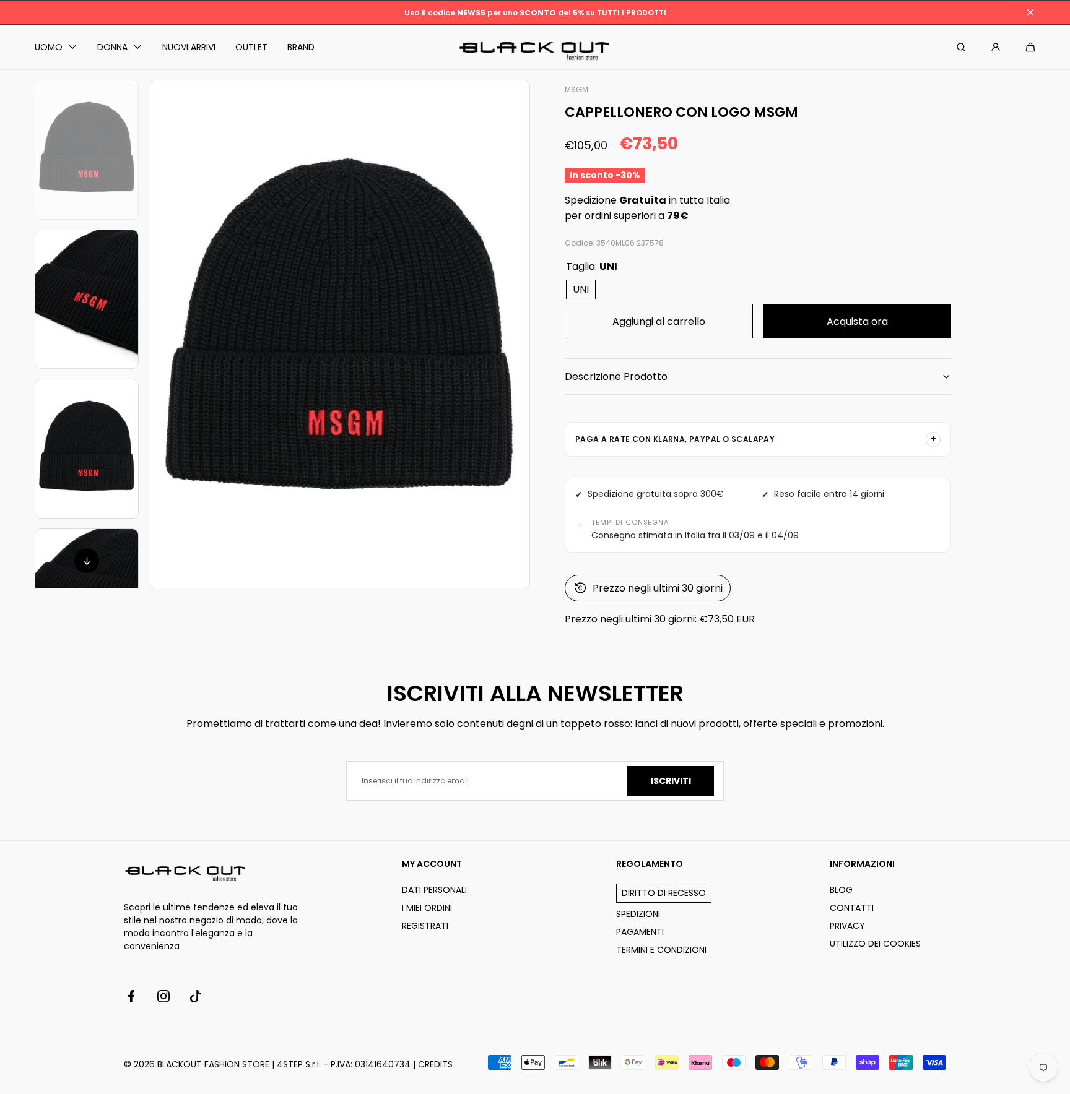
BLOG (841, 890)
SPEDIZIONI (638, 914)
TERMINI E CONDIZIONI (661, 950)
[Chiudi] (1030, 12)
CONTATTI (852, 908)
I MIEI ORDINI (427, 908)
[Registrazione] (996, 47)
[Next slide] (86, 560)
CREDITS (435, 1064)
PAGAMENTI (640, 932)
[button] (1030, 47)
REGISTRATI (425, 926)
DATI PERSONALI (434, 890)
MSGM (576, 89)
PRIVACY (847, 926)
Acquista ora (857, 321)
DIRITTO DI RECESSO (664, 893)
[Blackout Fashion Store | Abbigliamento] (535, 47)
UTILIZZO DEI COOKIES (875, 943)
